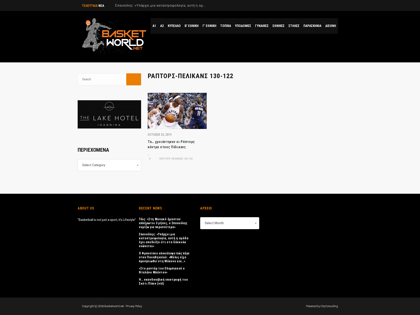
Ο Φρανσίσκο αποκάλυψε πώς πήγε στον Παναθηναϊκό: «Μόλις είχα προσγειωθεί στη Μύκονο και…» (164, 257)
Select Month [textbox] (214, 223)
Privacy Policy (134, 306)
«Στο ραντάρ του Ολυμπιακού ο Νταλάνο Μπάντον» (162, 270)
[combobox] (109, 165)
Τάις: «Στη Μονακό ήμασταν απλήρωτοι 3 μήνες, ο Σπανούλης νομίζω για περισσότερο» (163, 223)
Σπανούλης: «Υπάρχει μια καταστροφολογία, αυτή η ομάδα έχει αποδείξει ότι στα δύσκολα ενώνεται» (163, 240)
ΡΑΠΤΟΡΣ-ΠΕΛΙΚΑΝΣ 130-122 (175, 158)
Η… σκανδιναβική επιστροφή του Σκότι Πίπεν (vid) (163, 281)
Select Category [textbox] (93, 165)
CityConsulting (329, 306)
